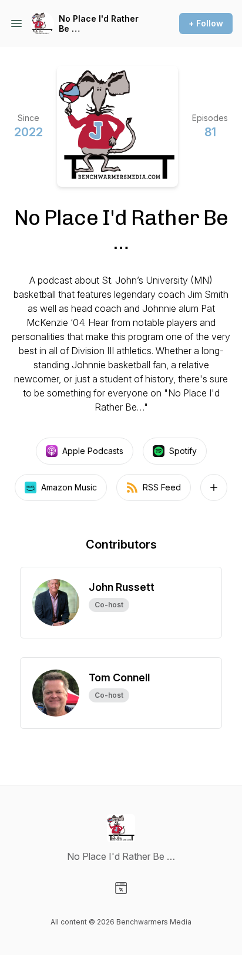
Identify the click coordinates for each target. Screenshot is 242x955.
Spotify (183, 451)
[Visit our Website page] (121, 888)
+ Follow (206, 23)
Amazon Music (69, 487)
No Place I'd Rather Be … (99, 24)
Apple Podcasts (92, 451)
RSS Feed (162, 487)
